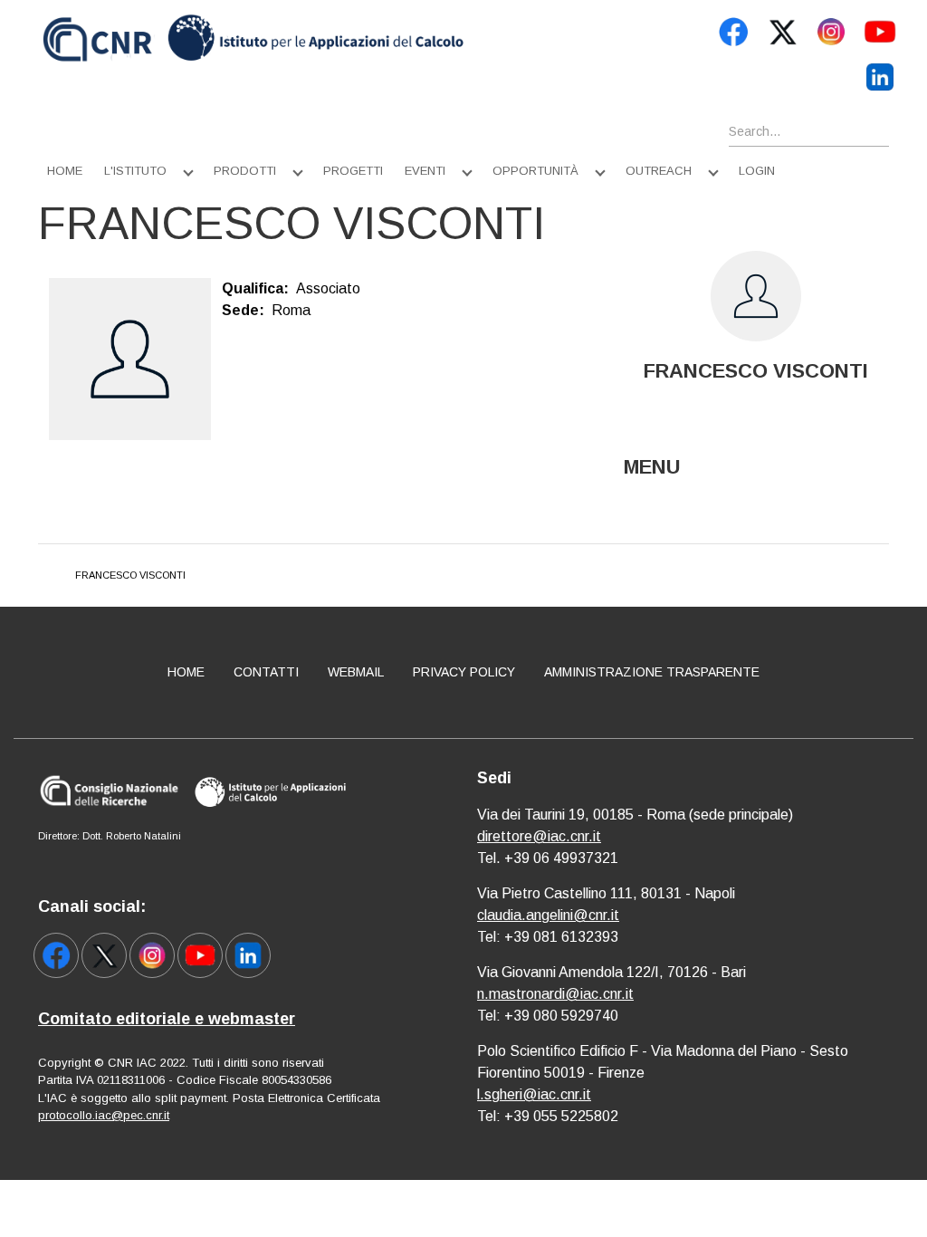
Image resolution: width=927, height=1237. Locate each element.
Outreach (659, 170)
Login (757, 170)
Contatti (266, 672)
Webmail (356, 672)
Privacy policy (464, 672)
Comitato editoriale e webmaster (166, 1019)
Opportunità (535, 170)
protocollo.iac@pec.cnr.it (103, 1115)
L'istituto (135, 170)
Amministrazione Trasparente (652, 672)
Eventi (425, 170)
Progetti (353, 170)
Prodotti (245, 170)
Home (64, 170)
